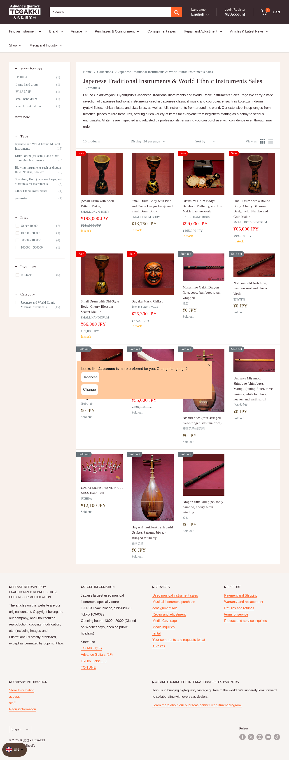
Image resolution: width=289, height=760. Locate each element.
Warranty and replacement (243, 602)
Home (87, 72)
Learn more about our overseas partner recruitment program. (197, 705)
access (14, 696)
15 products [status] (91, 141)
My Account (235, 14)
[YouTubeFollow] (268, 737)
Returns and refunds (239, 608)
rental (156, 633)
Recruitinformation (22, 709)
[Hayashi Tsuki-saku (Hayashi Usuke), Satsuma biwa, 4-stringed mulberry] (152, 487)
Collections (105, 72)
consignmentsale (164, 608)
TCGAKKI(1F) (91, 648)
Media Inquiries (163, 627)
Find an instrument (22, 31)
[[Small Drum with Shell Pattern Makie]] (102, 174)
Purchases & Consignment (115, 31)
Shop (13, 45)
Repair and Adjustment (200, 31)
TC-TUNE (88, 667)
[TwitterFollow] (251, 737)
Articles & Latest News (247, 31)
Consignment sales (161, 31)
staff (12, 703)
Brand (53, 31)
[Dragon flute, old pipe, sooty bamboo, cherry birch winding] (203, 475)
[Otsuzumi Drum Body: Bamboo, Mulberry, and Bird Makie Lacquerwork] (203, 174)
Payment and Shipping (240, 595)
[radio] (262, 141)
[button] (270, 12)
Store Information (21, 690)
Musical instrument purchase (173, 602)
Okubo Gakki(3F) (94, 661)
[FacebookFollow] (242, 737)
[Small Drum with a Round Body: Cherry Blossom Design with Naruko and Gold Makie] (254, 174)
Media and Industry (44, 45)
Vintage (76, 31)
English (16, 729)
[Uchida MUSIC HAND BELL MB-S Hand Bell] (102, 468)
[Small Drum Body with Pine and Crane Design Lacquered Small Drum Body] (152, 174)
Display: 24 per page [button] (145, 141)
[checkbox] (39, 77)
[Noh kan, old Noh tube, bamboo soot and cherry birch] (254, 265)
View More (22, 117)
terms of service (236, 614)
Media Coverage (164, 621)
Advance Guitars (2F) (97, 654)
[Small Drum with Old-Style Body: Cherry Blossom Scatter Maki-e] (102, 274)
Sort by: (200, 141)
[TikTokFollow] (277, 737)
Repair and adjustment (169, 614)
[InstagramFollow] (259, 737)
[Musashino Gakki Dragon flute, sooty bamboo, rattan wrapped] (203, 267)
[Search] (176, 12)
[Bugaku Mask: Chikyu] (152, 274)
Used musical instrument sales (175, 595)
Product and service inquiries (245, 621)
